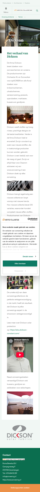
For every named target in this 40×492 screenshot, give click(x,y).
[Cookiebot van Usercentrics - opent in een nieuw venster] (28, 219)
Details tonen (28, 256)
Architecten (18, 3)
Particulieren (7, 3)
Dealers (27, 3)
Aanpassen (18, 271)
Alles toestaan (20, 263)
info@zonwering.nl (9, 476)
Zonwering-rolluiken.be (8, 17)
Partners (20, 17)
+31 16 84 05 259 (11, 473)
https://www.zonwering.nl (12, 480)
